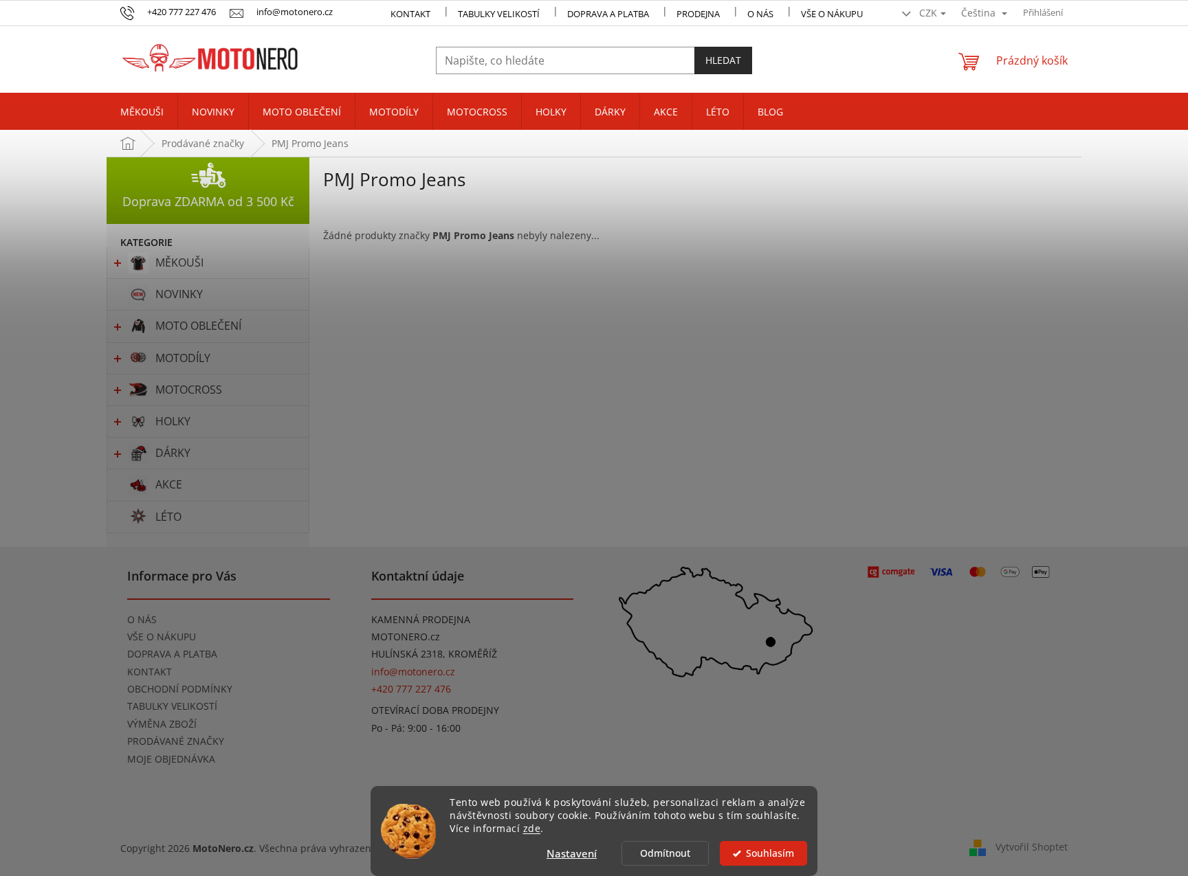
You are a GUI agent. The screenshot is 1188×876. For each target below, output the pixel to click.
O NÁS (760, 14)
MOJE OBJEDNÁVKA (171, 758)
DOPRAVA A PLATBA (172, 653)
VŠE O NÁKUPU (832, 14)
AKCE (168, 484)
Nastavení (572, 853)
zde (532, 828)
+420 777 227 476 (411, 688)
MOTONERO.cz (405, 636)
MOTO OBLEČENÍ (198, 325)
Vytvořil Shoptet (1032, 846)
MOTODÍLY (182, 358)
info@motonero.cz (413, 671)
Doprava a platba (608, 14)
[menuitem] (142, 112)
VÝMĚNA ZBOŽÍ (162, 723)
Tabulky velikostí (499, 14)
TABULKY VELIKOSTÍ (172, 705)
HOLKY (172, 421)
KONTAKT (410, 14)
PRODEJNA (698, 14)
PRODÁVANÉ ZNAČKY (175, 741)
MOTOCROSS (188, 389)
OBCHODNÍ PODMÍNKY (179, 688)
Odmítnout (665, 853)
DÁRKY (172, 452)
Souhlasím (770, 853)
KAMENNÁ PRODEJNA (420, 619)
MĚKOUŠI (179, 262)
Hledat (723, 60)
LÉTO (168, 516)
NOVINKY (179, 294)
